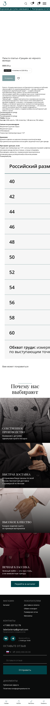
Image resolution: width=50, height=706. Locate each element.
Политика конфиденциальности (16, 688)
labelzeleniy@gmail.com (15, 629)
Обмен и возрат (30, 608)
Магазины (28, 616)
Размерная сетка (31, 612)
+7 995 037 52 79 (12, 625)
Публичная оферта (11, 685)
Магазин (8, 600)
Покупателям (32, 600)
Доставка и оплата (31, 605)
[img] (44, 3)
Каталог (6, 605)
